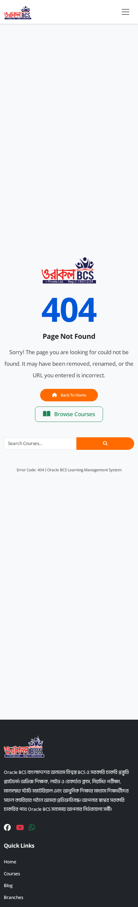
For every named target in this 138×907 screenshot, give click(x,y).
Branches (13, 897)
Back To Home (73, 395)
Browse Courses (74, 414)
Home (10, 861)
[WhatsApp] (32, 828)
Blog (8, 885)
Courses (12, 873)
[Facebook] (7, 828)
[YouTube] (20, 828)
